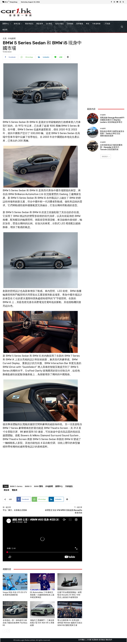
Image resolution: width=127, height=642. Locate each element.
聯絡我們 (109, 640)
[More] (67, 57)
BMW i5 (28, 486)
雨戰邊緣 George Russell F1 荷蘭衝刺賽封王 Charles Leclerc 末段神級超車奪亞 (112, 120)
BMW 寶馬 (38, 486)
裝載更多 (105, 156)
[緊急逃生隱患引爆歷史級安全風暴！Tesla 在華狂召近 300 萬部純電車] (92, 132)
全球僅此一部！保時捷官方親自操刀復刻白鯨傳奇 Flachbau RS (15, 622)
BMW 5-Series (16, 486)
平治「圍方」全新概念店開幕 (15, 510)
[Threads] (120, 1)
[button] (122, 27)
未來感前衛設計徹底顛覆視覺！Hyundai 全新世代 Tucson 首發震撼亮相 (111, 147)
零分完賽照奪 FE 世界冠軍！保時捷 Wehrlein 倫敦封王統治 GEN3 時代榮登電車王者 (69, 622)
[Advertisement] (105, 89)
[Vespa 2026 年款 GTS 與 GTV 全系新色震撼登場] (15, 581)
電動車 (14, 490)
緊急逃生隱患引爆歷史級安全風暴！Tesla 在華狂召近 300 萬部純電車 (112, 133)
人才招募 (88, 640)
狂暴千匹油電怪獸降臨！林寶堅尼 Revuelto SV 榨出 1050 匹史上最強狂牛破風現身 (69, 594)
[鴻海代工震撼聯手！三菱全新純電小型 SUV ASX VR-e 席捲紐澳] (42, 609)
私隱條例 (95, 640)
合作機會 (81, 640)
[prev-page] (4, 630)
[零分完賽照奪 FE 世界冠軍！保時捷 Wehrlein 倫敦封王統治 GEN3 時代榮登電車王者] (69, 609)
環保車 (6, 490)
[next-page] (8, 630)
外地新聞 (12, 38)
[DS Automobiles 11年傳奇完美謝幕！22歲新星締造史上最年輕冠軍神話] (42, 581)
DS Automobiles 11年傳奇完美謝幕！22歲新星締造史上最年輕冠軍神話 (42, 594)
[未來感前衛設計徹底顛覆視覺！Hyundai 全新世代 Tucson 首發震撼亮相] (92, 146)
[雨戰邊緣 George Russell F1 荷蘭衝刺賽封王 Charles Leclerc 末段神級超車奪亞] (92, 118)
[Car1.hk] (16, 12)
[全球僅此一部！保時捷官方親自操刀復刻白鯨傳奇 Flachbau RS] (15, 609)
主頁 (4, 38)
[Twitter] (123, 1)
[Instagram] (114, 1)
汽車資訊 (69, 486)
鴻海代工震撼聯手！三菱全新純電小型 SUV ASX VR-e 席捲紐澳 (42, 622)
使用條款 (102, 640)
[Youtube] (117, 1)
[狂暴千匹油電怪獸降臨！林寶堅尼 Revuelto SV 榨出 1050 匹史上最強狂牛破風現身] (69, 581)
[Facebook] (111, 1)
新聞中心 (59, 486)
